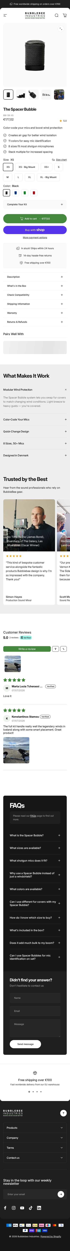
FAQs (33, 815)
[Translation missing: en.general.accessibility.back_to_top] (63, 1113)
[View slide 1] (29, 1092)
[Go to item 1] (21, 94)
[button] (16, 750)
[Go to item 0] (8, 94)
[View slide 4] (41, 1092)
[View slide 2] (33, 1092)
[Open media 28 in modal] (61, 29)
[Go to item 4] (59, 94)
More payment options (35, 237)
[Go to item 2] (34, 94)
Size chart (61, 159)
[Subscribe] (61, 1194)
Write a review (27, 649)
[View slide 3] (37, 1092)
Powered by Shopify (51, 1236)
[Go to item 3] (46, 94)
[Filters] (55, 649)
